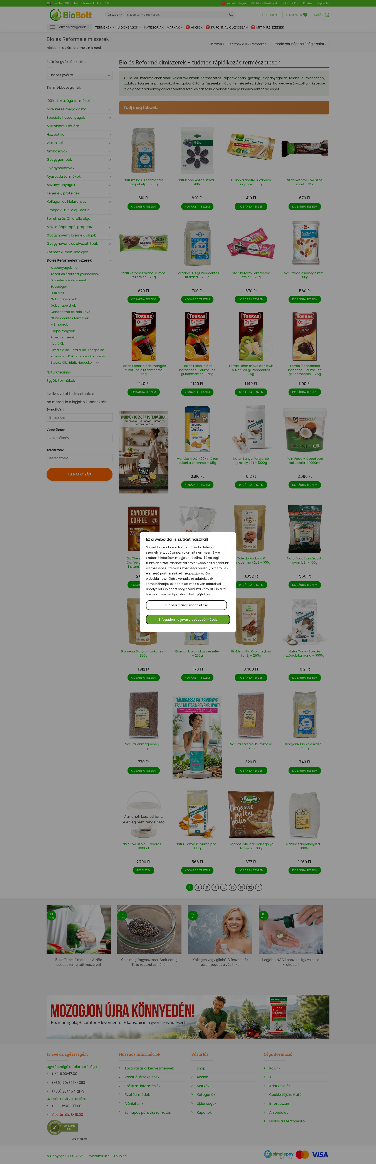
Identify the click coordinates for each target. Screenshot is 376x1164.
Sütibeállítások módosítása (186, 605)
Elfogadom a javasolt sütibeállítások (188, 619)
